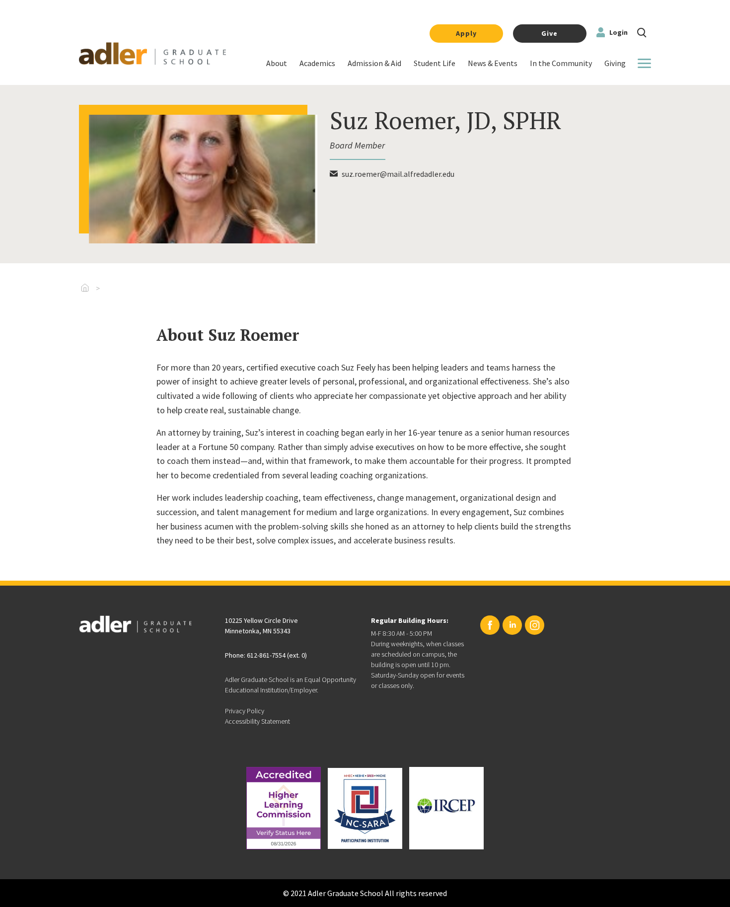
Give (549, 33)
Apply (466, 33)
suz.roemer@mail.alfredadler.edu (398, 174)
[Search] (642, 31)
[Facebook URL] (490, 625)
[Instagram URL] (534, 625)
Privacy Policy (244, 710)
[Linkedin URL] (512, 625)
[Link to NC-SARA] (365, 808)
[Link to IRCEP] (446, 808)
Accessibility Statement (257, 721)
